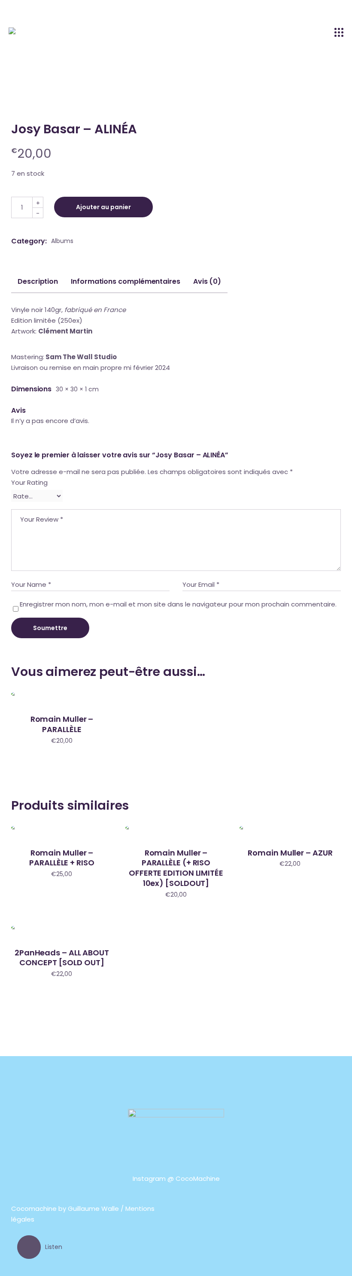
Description (38, 281)
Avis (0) (207, 281)
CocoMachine (198, 1178)
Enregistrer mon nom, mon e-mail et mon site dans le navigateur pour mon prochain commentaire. (178, 604)
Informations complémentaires (125, 281)
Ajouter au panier (103, 207)
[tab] (38, 285)
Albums (62, 241)
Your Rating (29, 482)
